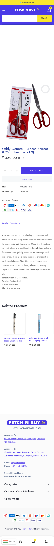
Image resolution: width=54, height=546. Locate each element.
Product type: (8, 191)
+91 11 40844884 (19, 466)
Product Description (11, 223)
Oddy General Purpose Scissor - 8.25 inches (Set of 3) (26, 150)
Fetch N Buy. (27, 528)
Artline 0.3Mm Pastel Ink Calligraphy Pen (38, 339)
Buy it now (27, 179)
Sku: (4, 187)
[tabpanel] (14, 332)
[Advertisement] (27, 53)
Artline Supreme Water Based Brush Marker (14, 339)
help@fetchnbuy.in (18, 462)
